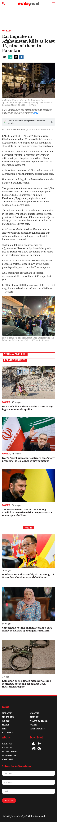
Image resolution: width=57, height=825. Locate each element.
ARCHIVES (7, 744)
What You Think (38, 721)
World (6, 30)
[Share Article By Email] (5, 58)
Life (4, 729)
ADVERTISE (7, 759)
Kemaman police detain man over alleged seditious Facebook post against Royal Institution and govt (26, 683)
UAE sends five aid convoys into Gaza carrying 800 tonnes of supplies (27, 408)
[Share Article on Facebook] (21, 58)
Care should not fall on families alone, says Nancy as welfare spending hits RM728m (27, 629)
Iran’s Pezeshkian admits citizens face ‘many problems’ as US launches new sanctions (28, 459)
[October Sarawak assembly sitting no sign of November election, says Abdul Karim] (28, 551)
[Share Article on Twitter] (16, 58)
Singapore (8, 717)
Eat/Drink (7, 733)
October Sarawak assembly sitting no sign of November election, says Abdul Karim (28, 576)
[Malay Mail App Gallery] (34, 750)
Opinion (34, 717)
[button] (52, 122)
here (35, 113)
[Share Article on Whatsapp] (10, 58)
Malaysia (7, 713)
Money (5, 725)
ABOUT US (7, 748)
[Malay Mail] (28, 5)
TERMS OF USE (9, 755)
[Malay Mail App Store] (33, 745)
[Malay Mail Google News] (39, 750)
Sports (33, 725)
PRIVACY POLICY (10, 751)
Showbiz (34, 713)
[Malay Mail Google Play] (39, 745)
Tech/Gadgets (37, 729)
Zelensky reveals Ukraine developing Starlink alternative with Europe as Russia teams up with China (27, 512)
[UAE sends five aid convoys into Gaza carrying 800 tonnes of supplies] (28, 382)
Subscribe (9, 800)
